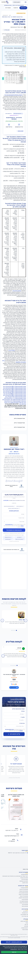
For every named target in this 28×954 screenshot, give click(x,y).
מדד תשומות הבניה (24, 914)
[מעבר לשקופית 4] (12, 630)
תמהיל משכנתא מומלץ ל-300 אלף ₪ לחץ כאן (14, 386)
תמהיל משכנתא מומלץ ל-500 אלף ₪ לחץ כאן (14, 389)
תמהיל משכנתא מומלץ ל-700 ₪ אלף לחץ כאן (14, 392)
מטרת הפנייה (22, 723)
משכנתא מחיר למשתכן (23, 898)
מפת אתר (26, 926)
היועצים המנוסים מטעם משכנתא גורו (13, 95)
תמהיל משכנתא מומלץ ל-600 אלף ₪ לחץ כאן (14, 391)
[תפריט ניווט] (25, 2)
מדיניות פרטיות (13, 949)
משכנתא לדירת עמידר (23, 889)
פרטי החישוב (14, 503)
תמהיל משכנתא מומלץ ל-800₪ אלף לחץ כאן (14, 394)
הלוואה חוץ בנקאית (24, 878)
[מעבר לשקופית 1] (16, 630)
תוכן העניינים (6, 30)
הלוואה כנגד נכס (25, 879)
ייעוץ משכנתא (5, 15)
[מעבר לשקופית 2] (15, 630)
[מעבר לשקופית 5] (11, 630)
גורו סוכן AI (16, 7)
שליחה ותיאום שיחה (15, 734)
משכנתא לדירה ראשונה (23, 894)
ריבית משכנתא (25, 913)
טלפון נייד (23, 717)
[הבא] (2, 620)
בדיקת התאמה (23, 7)
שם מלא (23, 711)
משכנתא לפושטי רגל (24, 901)
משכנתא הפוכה (25, 899)
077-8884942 (11, 841)
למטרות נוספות (20, 131)
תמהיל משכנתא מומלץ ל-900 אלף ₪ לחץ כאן (14, 395)
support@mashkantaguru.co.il (11, 836)
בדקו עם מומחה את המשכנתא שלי (14, 530)
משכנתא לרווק (25, 904)
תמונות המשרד (25, 929)
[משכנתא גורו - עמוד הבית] (5, 2)
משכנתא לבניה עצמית (23, 891)
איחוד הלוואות (25, 883)
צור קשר (26, 924)
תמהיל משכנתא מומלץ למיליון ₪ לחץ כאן (15, 397)
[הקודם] (25, 620)
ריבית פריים (25, 911)
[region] (14, 765)
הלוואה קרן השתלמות (24, 881)
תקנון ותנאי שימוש (24, 921)
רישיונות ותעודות (24, 928)
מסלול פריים (12, 350)
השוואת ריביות (8, 7)
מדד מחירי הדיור (25, 916)
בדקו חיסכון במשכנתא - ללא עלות (14, 942)
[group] (14, 78)
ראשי (10, 15)
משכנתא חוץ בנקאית (24, 903)
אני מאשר (14, 952)
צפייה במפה (25, 869)
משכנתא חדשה (25, 906)
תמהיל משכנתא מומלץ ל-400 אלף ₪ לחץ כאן (14, 388)
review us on (13, 687)
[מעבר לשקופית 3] (14, 665)
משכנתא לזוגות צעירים (23, 893)
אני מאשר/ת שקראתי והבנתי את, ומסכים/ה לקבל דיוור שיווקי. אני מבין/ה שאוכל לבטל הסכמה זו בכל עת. (14, 526)
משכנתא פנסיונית (24, 887)
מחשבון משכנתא (16, 2)
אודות (27, 923)
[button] (3, 78)
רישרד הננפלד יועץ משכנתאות (17, 27)
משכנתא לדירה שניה (24, 896)
